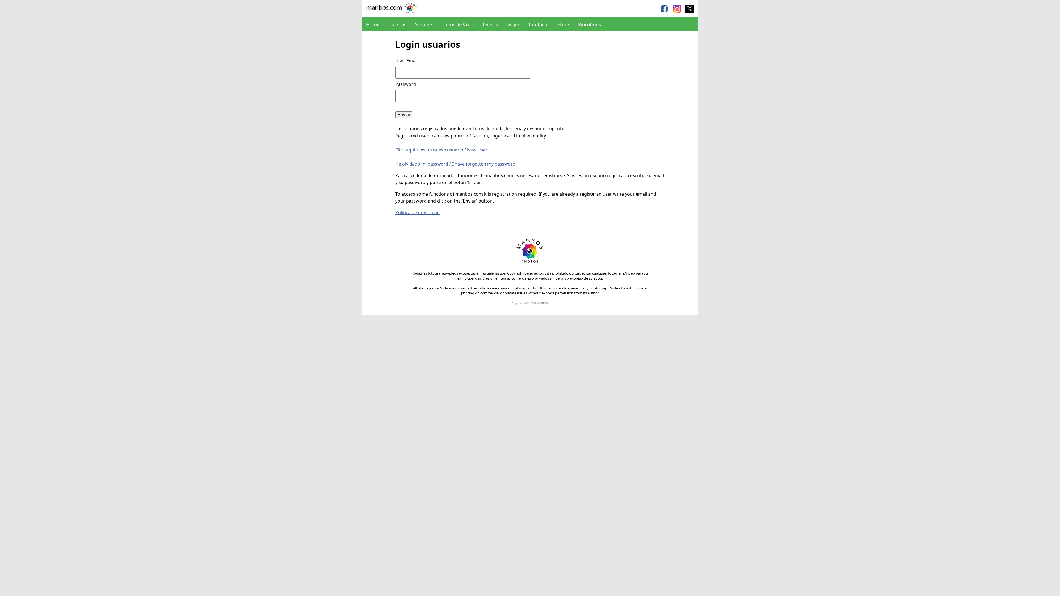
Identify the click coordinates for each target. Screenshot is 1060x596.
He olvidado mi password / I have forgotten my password (455, 164)
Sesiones (424, 24)
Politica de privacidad (417, 212)
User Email (406, 61)
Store (563, 24)
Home (373, 24)
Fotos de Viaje (458, 24)
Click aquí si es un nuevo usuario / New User (441, 150)
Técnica (490, 24)
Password (406, 84)
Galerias (397, 24)
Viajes (513, 24)
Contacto (539, 24)
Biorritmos (589, 24)
